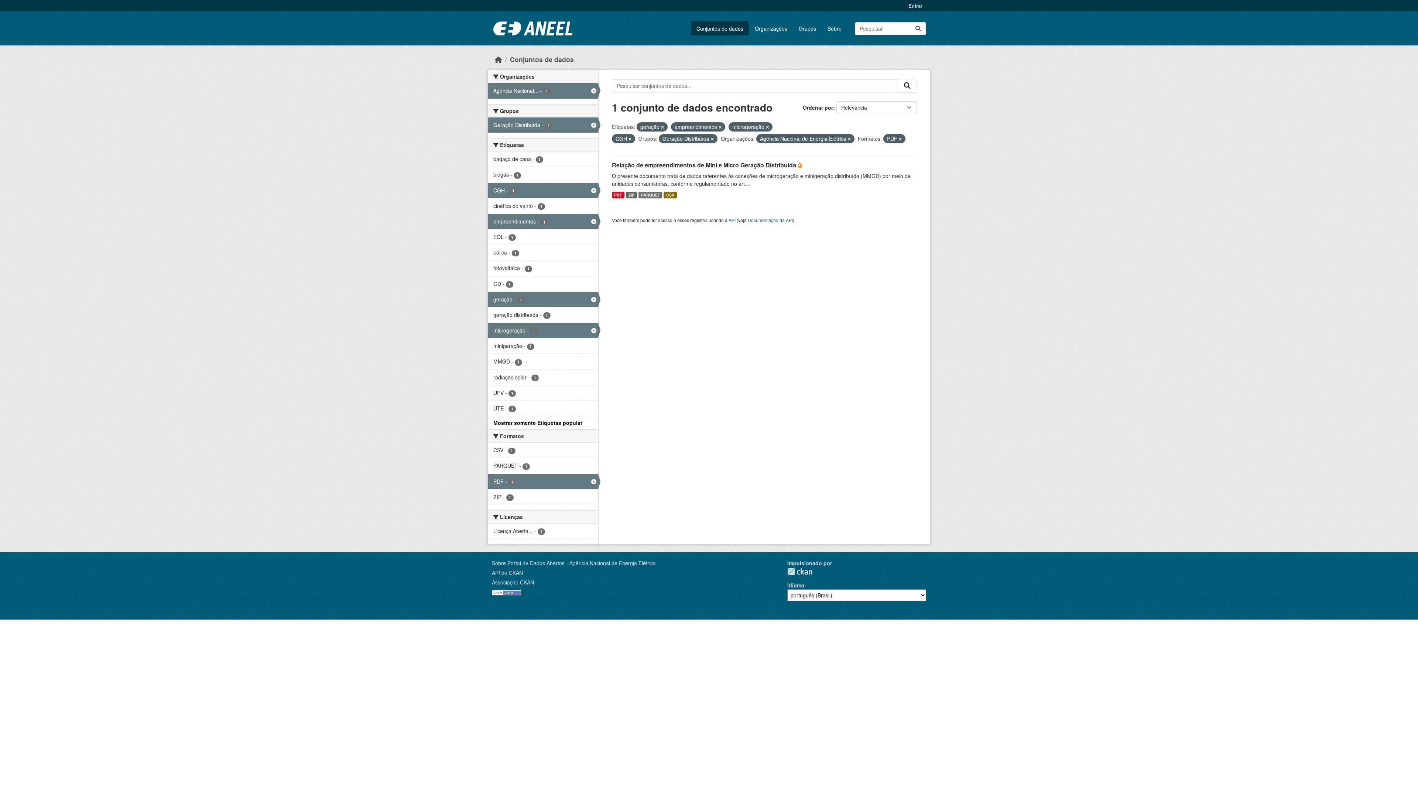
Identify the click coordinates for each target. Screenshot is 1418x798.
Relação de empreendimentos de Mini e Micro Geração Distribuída (705, 165)
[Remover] (662, 127)
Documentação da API (770, 220)
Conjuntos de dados (719, 28)
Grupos (807, 28)
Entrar (915, 5)
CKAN (799, 572)
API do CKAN (507, 572)
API (732, 220)
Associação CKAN (513, 582)
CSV (670, 195)
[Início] (498, 59)
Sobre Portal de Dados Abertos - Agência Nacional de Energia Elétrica (574, 563)
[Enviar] (918, 28)
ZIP (631, 195)
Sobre (835, 28)
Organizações (771, 28)
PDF (618, 195)
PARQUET (650, 195)
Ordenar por (818, 107)
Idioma (795, 585)
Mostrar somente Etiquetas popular (537, 422)
